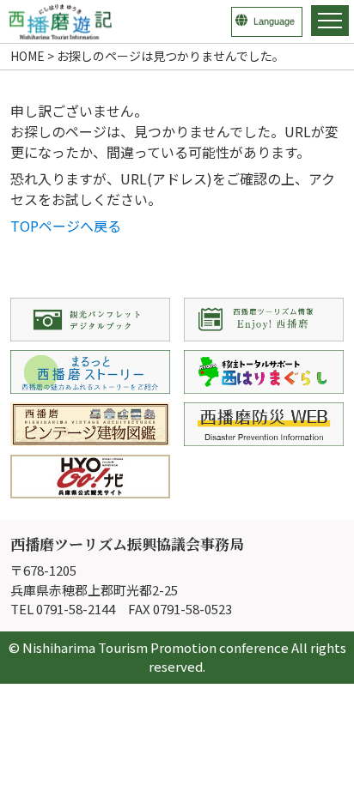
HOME (27, 55)
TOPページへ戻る (65, 225)
